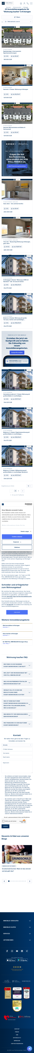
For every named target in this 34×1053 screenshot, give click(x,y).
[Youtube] (17, 951)
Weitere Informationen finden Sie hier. (13, 525)
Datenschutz (17, 1037)
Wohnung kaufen (17, 7)
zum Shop (17, 612)
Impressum (17, 1040)
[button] (17, 665)
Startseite (8, 7)
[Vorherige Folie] (4, 38)
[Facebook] (7, 951)
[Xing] (27, 951)
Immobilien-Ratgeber (9, 866)
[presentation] (17, 665)
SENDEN (5, 826)
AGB (17, 1034)
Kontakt (17, 1029)
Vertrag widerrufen (17, 1043)
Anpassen (16, 542)
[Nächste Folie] (29, 38)
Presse (17, 1031)
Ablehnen (17, 547)
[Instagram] (12, 951)
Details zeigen (25, 531)
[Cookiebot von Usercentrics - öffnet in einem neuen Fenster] (25, 504)
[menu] (31, 3)
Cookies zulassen (17, 536)
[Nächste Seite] (22, 490)
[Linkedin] (22, 951)
